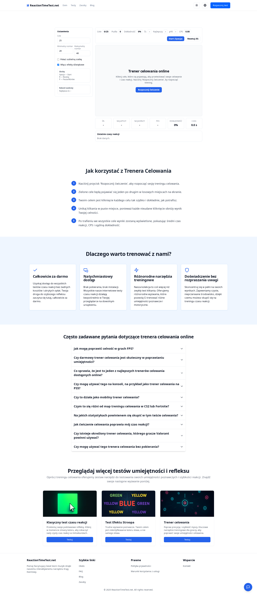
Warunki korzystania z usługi (145, 571)
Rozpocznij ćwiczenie (148, 89)
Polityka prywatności (141, 566)
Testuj (70, 539)
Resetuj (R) (192, 38)
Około (81, 566)
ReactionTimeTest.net (44, 5)
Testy (73, 5)
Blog (92, 5)
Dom (65, 5)
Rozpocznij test (220, 5)
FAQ (81, 571)
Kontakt (187, 566)
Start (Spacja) (175, 38)
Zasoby (82, 5)
